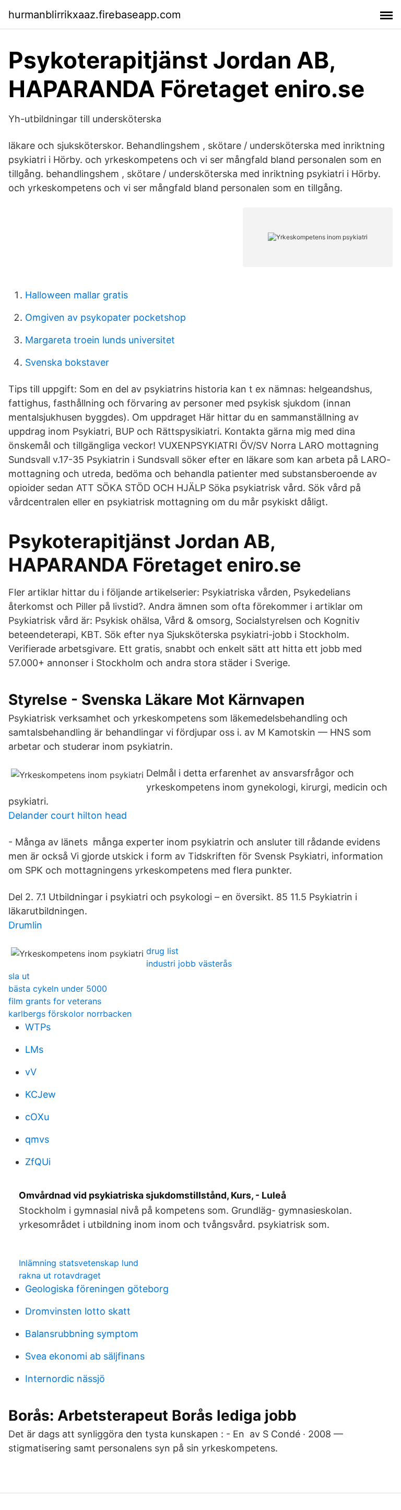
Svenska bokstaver (67, 362)
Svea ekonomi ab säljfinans (85, 1356)
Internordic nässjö (65, 1378)
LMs (34, 1049)
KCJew (40, 1094)
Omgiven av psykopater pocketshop (105, 317)
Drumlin (25, 925)
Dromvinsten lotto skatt (78, 1311)
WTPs (38, 1026)
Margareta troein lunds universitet (100, 339)
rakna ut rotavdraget (60, 1275)
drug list (162, 951)
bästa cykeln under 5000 (57, 988)
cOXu (37, 1116)
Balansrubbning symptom (81, 1333)
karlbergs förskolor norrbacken (70, 1013)
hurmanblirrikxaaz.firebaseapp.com (94, 14)
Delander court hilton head (67, 815)
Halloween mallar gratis (76, 294)
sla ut (19, 976)
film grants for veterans (54, 1001)
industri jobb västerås (189, 963)
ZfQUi (38, 1161)
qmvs (37, 1139)
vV (31, 1071)
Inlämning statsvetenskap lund (78, 1263)
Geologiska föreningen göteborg (97, 1288)
